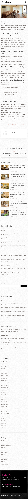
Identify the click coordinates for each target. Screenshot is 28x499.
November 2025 (5, 383)
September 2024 (5, 413)
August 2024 (4, 416)
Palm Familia (4, 452)
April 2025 (3, 399)
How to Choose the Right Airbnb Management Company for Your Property (18, 194)
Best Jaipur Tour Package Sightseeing (9, 255)
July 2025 (3, 392)
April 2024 (3, 425)
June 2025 (3, 394)
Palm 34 (3, 447)
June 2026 (3, 366)
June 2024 (3, 420)
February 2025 (4, 404)
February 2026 (4, 375)
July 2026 (3, 364)
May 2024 (3, 423)
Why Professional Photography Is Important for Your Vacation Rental (18, 176)
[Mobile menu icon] (25, 2)
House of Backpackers (6, 445)
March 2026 (4, 373)
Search (3, 283)
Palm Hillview (4, 454)
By (14, 124)
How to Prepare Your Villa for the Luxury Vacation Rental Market (17, 185)
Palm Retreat (4, 459)
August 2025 (4, 390)
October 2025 (4, 385)
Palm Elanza (4, 450)
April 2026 (3, 371)
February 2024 (4, 427)
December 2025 (4, 380)
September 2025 (5, 387)
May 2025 (3, 397)
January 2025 (4, 406)
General (3, 442)
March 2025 (4, 401)
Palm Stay (3, 461)
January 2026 (4, 378)
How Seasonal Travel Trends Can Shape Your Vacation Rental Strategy (18, 203)
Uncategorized (4, 464)
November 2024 (5, 409)
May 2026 (3, 368)
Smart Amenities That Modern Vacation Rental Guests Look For (17, 167)
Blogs (4, 6)
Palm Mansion (4, 457)
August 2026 (4, 361)
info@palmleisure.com (8, 484)
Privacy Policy (5, 489)
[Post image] (5, 167)
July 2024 (3, 418)
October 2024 (4, 411)
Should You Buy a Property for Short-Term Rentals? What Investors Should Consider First (18, 212)
